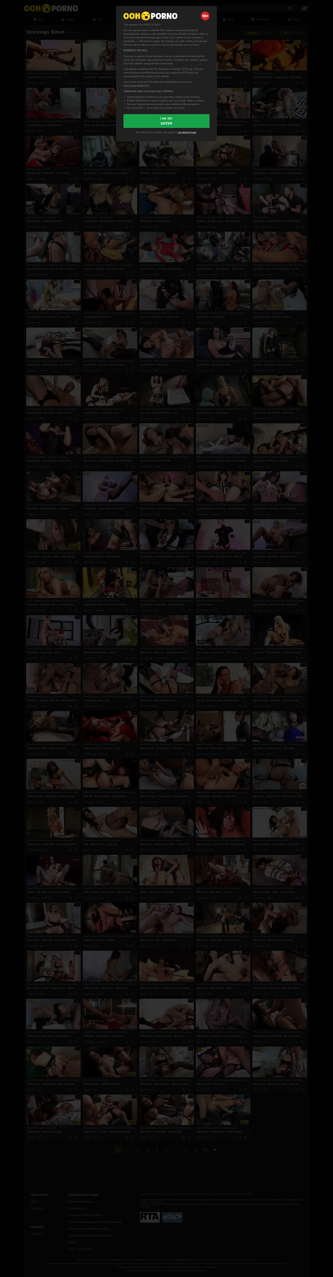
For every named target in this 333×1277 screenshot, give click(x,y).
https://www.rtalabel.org (136, 85)
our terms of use (187, 132)
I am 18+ (166, 121)
